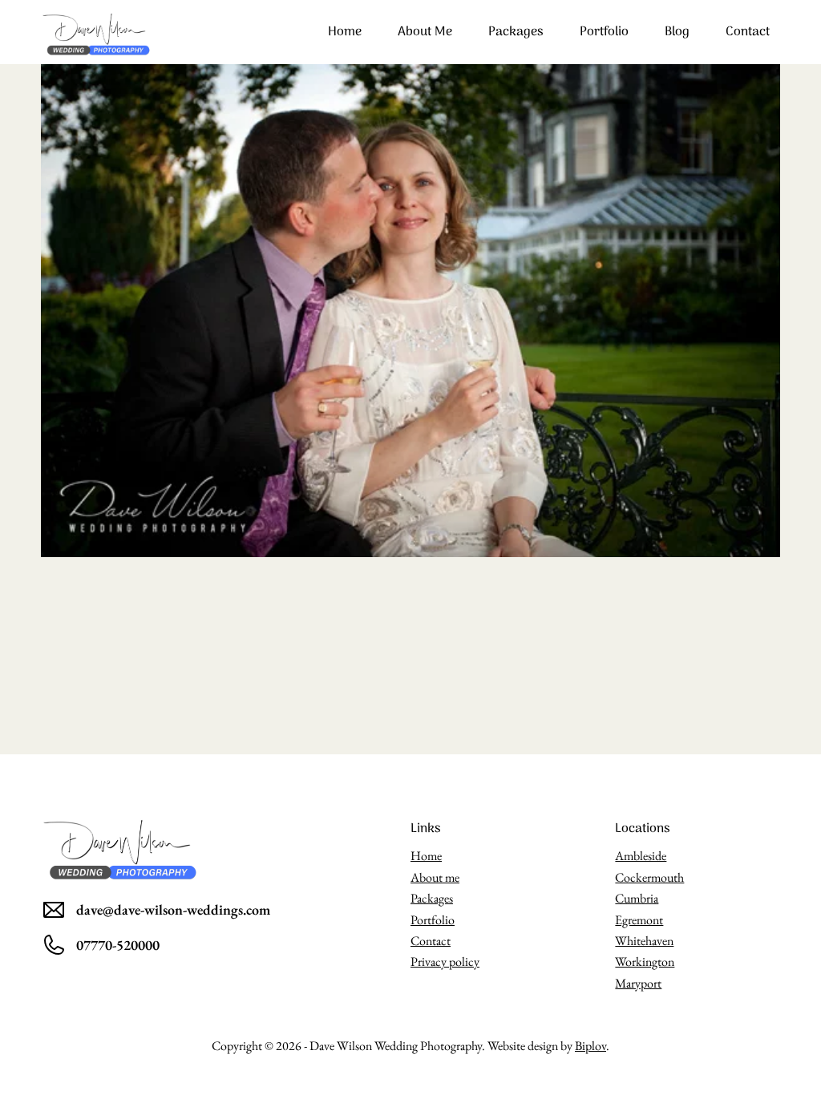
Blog (677, 32)
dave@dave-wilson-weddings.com (173, 909)
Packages (516, 32)
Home (345, 32)
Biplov (590, 1045)
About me (425, 32)
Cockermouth (649, 877)
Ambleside (640, 855)
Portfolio (604, 32)
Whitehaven (644, 940)
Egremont (639, 919)
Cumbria (636, 898)
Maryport (638, 983)
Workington (644, 961)
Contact (748, 32)
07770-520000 (118, 944)
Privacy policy (444, 961)
